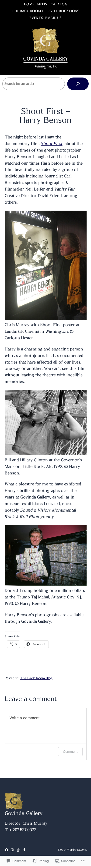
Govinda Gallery (24, 813)
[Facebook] (6, 850)
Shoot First (52, 144)
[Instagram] (12, 850)
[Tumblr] (24, 850)
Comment (70, 751)
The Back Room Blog (36, 678)
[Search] (78, 84)
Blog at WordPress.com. (72, 849)
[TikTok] (18, 850)
